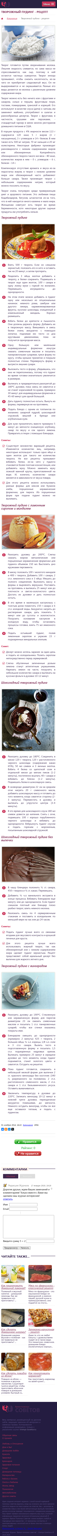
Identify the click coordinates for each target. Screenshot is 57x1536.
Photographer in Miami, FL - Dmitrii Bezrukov (22, 1528)
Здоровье (6, 1457)
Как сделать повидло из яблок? (14, 1374)
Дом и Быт (7, 1447)
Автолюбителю (9, 1492)
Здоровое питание (11, 1464)
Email (6, 1208)
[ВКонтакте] (2, 1129)
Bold (5, 1213)
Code (27, 1213)
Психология (7, 1489)
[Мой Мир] (9, 1129)
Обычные (10, 1176)
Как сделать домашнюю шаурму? (13, 1330)
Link (31, 1213)
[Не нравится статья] (27, 1155)
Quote (24, 1213)
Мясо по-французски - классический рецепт (41, 1286)
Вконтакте (27, 1176)
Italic (8, 1213)
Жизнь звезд (8, 1485)
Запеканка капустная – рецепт (41, 1330)
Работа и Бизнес (9, 1478)
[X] (12, 1129)
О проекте (7, 1438)
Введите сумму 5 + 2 (14, 1241)
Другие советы (9, 1496)
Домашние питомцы (11, 1471)
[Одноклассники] (6, 1129)
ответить (8, 1198)
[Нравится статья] (27, 1143)
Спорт (5, 1468)
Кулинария (12, 18)
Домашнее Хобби (10, 1450)
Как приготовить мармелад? (39, 1374)
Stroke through (16, 1213)
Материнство (8, 1475)
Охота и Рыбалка (10, 1482)
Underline (12, 1213)
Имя (5, 1204)
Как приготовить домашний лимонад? (13, 1286)
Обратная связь (9, 1435)
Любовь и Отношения (12, 1443)
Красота (6, 1454)
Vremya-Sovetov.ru (28, 1429)
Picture (35, 1213)
